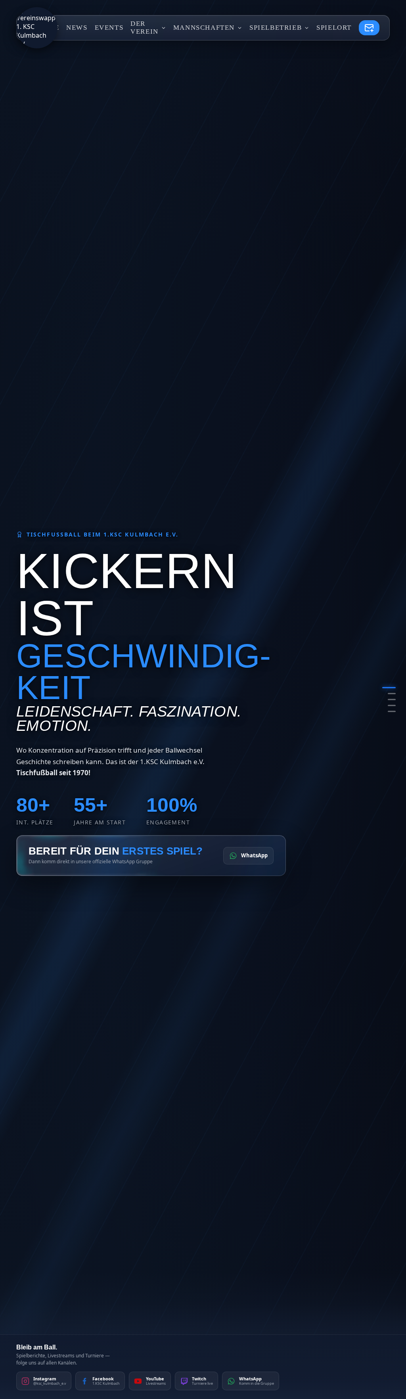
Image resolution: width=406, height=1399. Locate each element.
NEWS (76, 27)
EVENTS (109, 27)
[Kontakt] (369, 27)
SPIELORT (334, 27)
